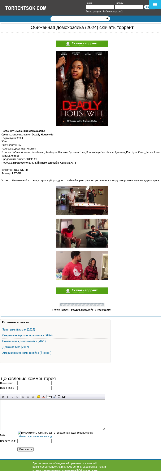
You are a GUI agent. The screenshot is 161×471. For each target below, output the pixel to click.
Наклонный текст (7, 396)
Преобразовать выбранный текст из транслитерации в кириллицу (59, 396)
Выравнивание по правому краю (32, 396)
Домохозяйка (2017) (15, 347)
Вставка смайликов (38, 396)
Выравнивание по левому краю (23, 396)
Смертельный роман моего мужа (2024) (27, 335)
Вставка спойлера (63, 396)
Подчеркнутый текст (12, 396)
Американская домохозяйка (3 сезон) (26, 353)
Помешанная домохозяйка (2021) (24, 341)
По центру (28, 396)
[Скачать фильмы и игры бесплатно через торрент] (30, 7)
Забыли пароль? (113, 11)
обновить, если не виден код (35, 436)
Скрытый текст (49, 396)
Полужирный (2, 396)
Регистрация (93, 11)
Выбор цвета (43, 396)
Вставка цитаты (54, 396)
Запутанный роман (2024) (18, 329)
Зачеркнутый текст (17, 396)
